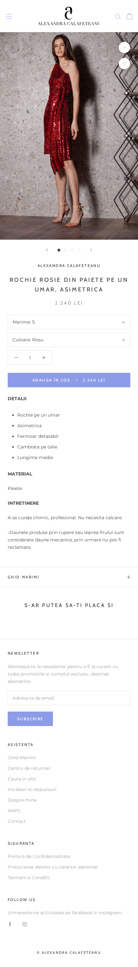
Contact (17, 821)
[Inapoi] (47, 249)
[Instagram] (24, 923)
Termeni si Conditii (29, 877)
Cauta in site (22, 779)
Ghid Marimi (23, 577)
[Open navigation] (9, 16)
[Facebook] (10, 923)
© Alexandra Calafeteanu (69, 952)
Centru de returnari (29, 768)
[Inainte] (91, 249)
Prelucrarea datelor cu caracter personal (53, 867)
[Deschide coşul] (129, 16)
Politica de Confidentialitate (39, 856)
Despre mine (22, 800)
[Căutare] (118, 16)
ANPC (14, 811)
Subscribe (30, 718)
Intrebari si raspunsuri (32, 789)
